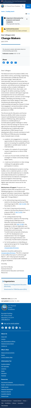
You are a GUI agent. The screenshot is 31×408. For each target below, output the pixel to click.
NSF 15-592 (18, 212)
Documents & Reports (7, 382)
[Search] (22, 6)
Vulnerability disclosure (6, 400)
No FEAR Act (8, 403)
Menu (28, 6)
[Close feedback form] (29, 276)
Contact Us (4, 346)
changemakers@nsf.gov (11, 248)
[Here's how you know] (15, 2)
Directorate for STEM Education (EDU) (15, 289)
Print (28, 14)
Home (3, 11)
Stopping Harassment (7, 389)
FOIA (2, 403)
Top (28, 293)
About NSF (4, 337)
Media (3, 371)
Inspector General (17, 400)
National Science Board (7, 343)
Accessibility (20, 403)
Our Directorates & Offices (8, 341)
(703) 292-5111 (5, 319)
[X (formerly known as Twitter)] (6, 327)
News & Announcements (7, 352)
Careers (3, 339)
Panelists (3, 375)
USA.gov (14, 403)
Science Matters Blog (6, 357)
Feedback (29, 281)
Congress (3, 368)
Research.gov (4, 396)
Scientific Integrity (6, 394)
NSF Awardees (5, 366)
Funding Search (10, 11)
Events (3, 355)
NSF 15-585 (20, 224)
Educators (4, 373)
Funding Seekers (5, 364)
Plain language (4, 405)
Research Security (6, 391)
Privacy (24, 400)
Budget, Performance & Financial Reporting (12, 384)
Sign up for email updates (11, 323)
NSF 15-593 (22, 204)
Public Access (4, 387)
